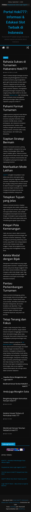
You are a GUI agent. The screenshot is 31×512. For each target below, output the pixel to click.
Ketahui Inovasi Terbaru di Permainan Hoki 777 (13, 414)
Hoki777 (5, 175)
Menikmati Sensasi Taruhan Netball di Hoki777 (15, 385)
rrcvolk (15, 72)
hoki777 (6, 57)
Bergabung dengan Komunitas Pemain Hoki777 (15, 399)
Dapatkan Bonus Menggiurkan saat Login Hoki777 (15, 378)
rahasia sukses (14, 95)
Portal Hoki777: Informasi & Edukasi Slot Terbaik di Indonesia (15, 22)
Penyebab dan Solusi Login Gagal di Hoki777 (13, 467)
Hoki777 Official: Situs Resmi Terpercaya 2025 (14, 479)
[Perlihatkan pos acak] (27, 47)
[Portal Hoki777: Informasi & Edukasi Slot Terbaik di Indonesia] (3, 47)
